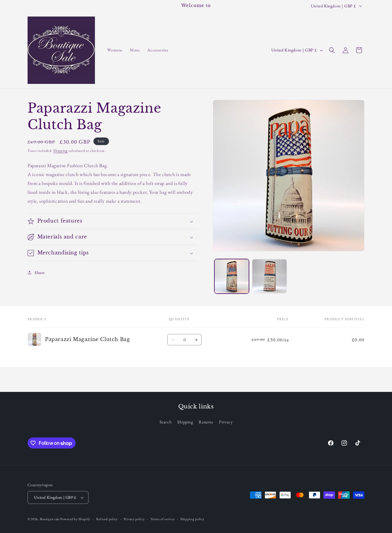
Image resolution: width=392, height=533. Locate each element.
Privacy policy (134, 518)
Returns (206, 421)
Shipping (60, 150)
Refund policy (107, 518)
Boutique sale (50, 519)
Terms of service (162, 518)
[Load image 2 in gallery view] (269, 276)
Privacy (225, 421)
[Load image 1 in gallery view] (231, 276)
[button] (332, 50)
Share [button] (40, 272)
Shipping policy (192, 518)
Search (166, 421)
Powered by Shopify (75, 519)
